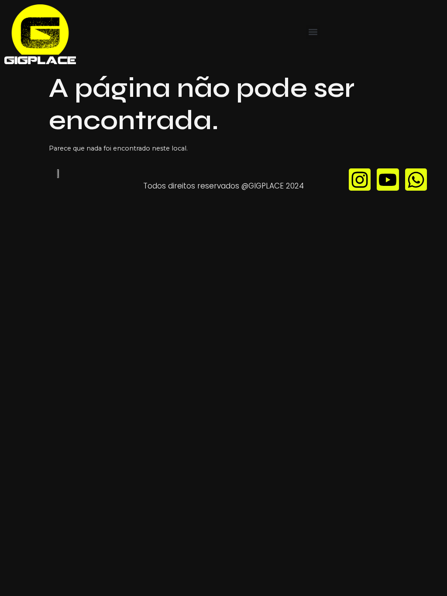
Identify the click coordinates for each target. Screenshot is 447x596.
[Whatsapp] (416, 179)
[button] (313, 32)
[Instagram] (360, 179)
